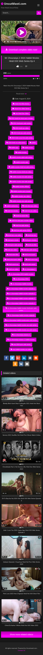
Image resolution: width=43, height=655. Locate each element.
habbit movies (22, 152)
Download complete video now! (22, 50)
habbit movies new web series (22, 181)
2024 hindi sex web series (21, 133)
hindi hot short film (22, 215)
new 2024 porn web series (22, 344)
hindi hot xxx (32, 235)
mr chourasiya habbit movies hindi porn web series (22, 309)
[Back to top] (36, 649)
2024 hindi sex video (22, 128)
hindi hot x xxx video (14, 235)
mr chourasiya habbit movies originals (21, 315)
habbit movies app (22, 162)
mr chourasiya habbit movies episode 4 (22, 303)
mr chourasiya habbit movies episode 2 (22, 293)
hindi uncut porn (30, 254)
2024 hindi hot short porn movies (22, 118)
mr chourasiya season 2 (22, 335)
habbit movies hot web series (22, 177)
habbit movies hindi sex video (22, 172)
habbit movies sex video (22, 196)
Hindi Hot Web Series (22, 104)
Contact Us (21, 650)
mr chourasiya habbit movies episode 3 (22, 298)
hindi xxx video (13, 269)
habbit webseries (12, 206)
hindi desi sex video (30, 206)
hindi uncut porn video (13, 259)
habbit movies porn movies (22, 191)
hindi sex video (12, 250)
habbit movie (28, 147)
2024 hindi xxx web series (16, 142)
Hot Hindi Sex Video (22, 113)
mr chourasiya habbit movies (21, 284)
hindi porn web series (14, 245)
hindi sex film (32, 245)
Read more (20, 94)
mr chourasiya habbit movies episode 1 (22, 288)
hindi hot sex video (30, 211)
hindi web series (30, 264)
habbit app (14, 147)
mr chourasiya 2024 (21, 279)
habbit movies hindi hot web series (22, 167)
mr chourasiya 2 (30, 269)
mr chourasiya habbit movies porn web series (22, 320)
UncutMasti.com (14, 4)
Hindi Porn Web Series (22, 108)
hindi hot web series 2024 (21, 230)
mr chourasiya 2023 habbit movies (22, 274)
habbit (34, 142)
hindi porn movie (12, 240)
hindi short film (13, 254)
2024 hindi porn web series (22, 123)
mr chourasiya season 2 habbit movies (22, 339)
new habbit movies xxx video (22, 349)
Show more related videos (21, 634)
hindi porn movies (30, 240)
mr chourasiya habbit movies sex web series (22, 325)
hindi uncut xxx (13, 264)
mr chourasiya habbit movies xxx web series (22, 330)
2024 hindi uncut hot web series (21, 138)
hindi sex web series (30, 250)
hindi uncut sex (32, 259)
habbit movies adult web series (22, 157)
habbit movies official (22, 186)
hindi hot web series (21, 225)
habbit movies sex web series (22, 201)
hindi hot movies (12, 211)
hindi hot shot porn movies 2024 (22, 220)
